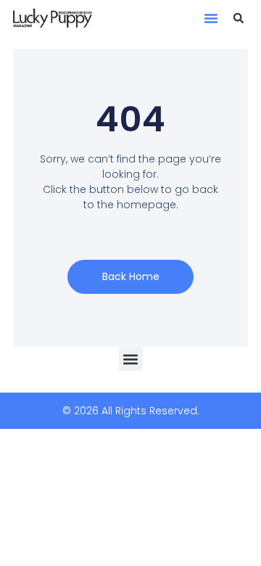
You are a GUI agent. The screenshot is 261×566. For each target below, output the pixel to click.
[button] (211, 18)
